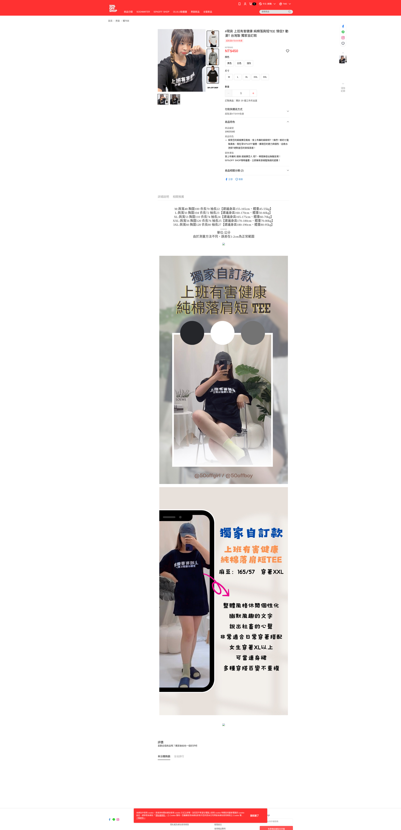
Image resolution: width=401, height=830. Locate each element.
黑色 (229, 63)
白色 (239, 63)
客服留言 (218, 825)
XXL (256, 77)
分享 (230, 179)
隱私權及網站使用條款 (179, 825)
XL (246, 77)
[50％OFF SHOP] (113, 8)
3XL (265, 77)
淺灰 (249, 63)
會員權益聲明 (220, 829)
